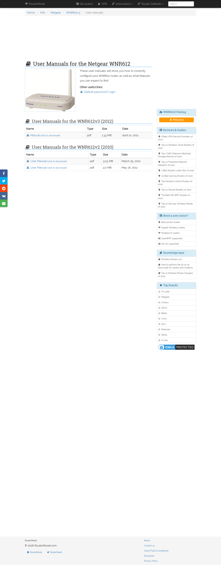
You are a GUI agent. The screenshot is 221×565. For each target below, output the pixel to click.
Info (42, 12)
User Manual (48, 161)
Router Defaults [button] (151, 3)
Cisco (164, 318)
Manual (45, 135)
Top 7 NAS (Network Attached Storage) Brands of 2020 (174, 155)
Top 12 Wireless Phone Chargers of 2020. (175, 274)
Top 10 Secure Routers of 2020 (176, 189)
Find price (178, 119)
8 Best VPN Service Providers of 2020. (175, 138)
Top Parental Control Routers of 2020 (175, 183)
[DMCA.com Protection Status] (176, 347)
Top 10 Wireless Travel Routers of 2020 (176, 146)
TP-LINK (165, 291)
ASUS (164, 307)
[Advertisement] (88, 40)
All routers (86, 3)
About (147, 540)
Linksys (165, 302)
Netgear (56, 12)
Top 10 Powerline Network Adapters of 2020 (172, 163)
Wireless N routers (170, 233)
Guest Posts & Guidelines (156, 551)
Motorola (165, 329)
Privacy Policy (151, 561)
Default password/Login (99, 91)
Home (31, 12)
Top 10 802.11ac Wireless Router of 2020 (175, 205)
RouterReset (36, 3)
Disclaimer (149, 556)
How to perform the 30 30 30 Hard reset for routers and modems (175, 266)
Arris (163, 324)
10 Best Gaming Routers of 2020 (177, 176)
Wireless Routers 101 (171, 259)
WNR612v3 (73, 12)
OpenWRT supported (171, 238)
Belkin (164, 313)
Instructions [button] (123, 3)
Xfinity (164, 335)
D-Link (164, 340)
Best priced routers (170, 222)
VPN (104, 3)
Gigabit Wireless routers (173, 227)
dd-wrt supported (170, 243)
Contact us (149, 545)
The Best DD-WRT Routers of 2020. (174, 197)
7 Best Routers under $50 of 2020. (178, 170)
